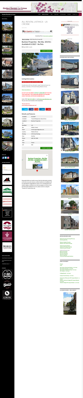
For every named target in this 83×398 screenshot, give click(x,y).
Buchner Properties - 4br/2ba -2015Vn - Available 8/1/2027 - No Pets (37, 160)
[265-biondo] (70, 28)
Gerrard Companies (64, 253)
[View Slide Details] (37, 32)
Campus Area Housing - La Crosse (66, 275)
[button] (37, 171)
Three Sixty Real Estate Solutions (66, 256)
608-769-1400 (31, 99)
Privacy (61, 263)
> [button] (51, 31)
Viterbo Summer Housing (65, 248)
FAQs (51, 14)
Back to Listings (25, 39)
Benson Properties (63, 251)
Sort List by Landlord (48, 35)
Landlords (56, 14)
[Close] (46, 155)
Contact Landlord (46, 50)
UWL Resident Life (63, 239)
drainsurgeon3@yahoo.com (45, 99)
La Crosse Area (63, 14)
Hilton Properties (63, 255)
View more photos (26, 89)
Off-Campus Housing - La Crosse (66, 268)
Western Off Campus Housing (66, 243)
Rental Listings (45, 14)
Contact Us (74, 14)
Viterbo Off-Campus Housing (66, 246)
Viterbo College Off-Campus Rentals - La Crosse (69, 282)
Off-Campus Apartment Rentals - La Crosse (68, 267)
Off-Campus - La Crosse (64, 270)
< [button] (23, 31)
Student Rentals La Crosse (8, 14)
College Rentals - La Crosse (65, 273)
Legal (61, 265)
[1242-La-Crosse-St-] (70, 45)
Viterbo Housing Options (65, 245)
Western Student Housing (65, 242)
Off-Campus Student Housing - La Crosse (68, 269)
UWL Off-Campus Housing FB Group (67, 238)
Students (69, 14)
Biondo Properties (63, 252)
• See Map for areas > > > (6, 263)
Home (39, 14)
